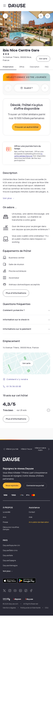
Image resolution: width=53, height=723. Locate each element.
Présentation (8, 67)
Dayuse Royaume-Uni (11, 545)
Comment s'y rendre (17, 379)
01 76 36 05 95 (14, 386)
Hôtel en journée (12, 449)
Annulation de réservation (39, 522)
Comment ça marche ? (14, 310)
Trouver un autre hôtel (26, 127)
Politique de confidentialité (30, 608)
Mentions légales (9, 608)
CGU (46, 608)
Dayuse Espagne (9, 560)
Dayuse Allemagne (10, 565)
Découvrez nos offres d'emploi (11, 528)
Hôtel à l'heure (26, 449)
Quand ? (28, 87)
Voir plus (7, 198)
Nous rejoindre (12, 485)
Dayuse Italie (8, 555)
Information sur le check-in (16, 319)
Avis (4, 517)
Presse (5, 522)
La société (6, 512)
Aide (30, 517)
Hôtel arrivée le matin (40, 449)
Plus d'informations (16, 293)
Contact (32, 512)
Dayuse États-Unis (10, 550)
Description (34, 67)
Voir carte (43, 58)
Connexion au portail (35, 485)
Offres (21, 67)
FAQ (46, 67)
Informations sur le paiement (17, 329)
